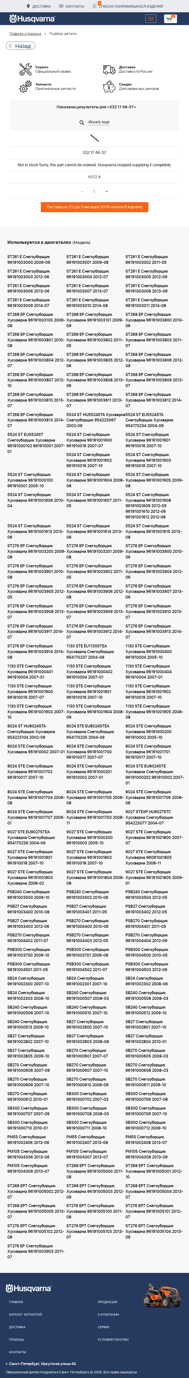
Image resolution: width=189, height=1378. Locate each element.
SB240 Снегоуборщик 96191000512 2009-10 (146, 1010)
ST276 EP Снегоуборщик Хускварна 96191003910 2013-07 (154, 611)
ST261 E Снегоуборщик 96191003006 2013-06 (28, 288)
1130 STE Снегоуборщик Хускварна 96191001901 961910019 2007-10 (88, 691)
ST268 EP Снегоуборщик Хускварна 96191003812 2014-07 (154, 400)
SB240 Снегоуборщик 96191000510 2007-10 (87, 1010)
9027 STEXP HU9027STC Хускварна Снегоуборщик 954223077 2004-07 (149, 817)
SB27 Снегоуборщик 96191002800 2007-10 (87, 1024)
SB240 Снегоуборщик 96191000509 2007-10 (28, 1010)
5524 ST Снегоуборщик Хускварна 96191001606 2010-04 (35, 500)
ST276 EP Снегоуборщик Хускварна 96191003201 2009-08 (95, 551)
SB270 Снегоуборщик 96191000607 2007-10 (87, 1068)
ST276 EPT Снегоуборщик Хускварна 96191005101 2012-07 (154, 1211)
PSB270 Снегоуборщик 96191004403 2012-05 (87, 938)
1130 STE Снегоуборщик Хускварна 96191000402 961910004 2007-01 (89, 672)
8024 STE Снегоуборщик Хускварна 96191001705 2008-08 (95, 797)
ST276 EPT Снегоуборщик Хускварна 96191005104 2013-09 (154, 1231)
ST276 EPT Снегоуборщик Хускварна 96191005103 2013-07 (95, 1231)
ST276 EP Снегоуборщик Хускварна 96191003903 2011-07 (35, 1251)
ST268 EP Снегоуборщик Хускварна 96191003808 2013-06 (95, 380)
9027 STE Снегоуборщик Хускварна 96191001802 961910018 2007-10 (89, 857)
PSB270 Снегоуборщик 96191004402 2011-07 (28, 938)
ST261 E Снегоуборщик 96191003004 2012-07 (87, 274)
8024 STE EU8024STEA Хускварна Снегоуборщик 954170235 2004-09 (90, 731)
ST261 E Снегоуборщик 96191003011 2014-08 (147, 303)
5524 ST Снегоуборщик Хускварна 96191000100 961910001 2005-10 (30, 480)
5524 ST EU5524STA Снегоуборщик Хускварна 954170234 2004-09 (149, 420)
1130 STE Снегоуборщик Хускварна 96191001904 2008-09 (95, 712)
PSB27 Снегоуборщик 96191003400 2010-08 (28, 909)
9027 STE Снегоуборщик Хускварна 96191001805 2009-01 (154, 877)
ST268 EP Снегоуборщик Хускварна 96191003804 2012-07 (36, 360)
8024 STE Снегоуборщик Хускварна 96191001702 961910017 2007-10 (30, 771)
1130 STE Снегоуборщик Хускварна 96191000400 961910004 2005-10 (149, 651)
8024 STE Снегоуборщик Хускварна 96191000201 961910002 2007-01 (89, 771)
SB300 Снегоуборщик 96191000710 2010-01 (27, 1125)
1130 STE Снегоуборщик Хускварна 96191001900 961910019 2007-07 (30, 691)
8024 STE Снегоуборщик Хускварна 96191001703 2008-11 (95, 817)
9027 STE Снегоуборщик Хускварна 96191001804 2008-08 (95, 877)
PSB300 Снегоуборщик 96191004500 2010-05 (147, 952)
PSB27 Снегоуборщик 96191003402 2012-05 (146, 909)
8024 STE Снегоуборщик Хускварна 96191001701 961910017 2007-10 (148, 752)
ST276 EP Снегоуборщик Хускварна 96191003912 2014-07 (94, 631)
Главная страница (25, 33)
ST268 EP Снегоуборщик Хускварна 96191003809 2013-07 (154, 380)
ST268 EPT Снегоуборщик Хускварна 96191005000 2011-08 (95, 1171)
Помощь (16, 1339)
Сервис (104, 1327)
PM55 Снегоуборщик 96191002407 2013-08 (87, 1140)
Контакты (74, 6)
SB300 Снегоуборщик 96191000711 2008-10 (86, 1125)
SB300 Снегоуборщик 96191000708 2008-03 (87, 1111)
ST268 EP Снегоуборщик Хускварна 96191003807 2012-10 (36, 380)
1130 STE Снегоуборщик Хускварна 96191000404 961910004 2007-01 (149, 672)
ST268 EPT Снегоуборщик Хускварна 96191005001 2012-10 (154, 1171)
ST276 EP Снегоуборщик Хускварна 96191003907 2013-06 (154, 591)
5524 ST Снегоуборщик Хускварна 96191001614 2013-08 (94, 531)
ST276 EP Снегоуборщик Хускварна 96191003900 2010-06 (154, 551)
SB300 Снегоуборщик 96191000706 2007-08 (147, 1096)
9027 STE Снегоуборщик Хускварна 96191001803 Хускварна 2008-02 (30, 877)
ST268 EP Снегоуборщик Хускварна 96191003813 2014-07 (35, 420)
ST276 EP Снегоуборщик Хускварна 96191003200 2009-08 (36, 551)
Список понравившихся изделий (131, 5)
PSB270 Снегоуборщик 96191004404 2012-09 (147, 938)
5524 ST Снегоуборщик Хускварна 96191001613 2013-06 (35, 531)
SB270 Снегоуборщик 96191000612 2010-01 (27, 1096)
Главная (16, 1302)
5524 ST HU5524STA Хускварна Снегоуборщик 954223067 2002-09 (96, 420)
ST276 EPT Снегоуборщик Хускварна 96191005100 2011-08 (94, 1211)
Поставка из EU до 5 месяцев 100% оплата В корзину (94, 207)
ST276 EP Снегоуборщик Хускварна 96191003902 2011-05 (94, 571)
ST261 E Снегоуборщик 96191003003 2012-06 (28, 274)
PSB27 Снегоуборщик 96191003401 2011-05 (86, 909)
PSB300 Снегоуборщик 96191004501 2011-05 (28, 967)
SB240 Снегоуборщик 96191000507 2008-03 (87, 996)
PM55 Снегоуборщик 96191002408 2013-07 (146, 1140)
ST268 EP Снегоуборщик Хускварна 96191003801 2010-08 (35, 340)
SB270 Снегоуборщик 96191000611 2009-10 (146, 1082)
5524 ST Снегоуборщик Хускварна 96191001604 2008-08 (95, 480)
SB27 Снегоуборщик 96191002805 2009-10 (28, 1053)
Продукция (107, 1302)
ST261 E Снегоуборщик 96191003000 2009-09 (28, 259)
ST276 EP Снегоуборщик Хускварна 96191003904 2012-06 (154, 571)
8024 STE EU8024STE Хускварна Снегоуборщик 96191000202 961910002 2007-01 (155, 774)
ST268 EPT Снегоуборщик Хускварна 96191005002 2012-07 (36, 1191)
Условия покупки (113, 1339)
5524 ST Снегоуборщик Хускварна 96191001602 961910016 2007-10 (89, 460)
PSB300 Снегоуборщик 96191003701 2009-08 (87, 952)
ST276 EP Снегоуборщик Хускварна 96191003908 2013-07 (36, 611)
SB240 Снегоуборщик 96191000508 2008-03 (147, 996)
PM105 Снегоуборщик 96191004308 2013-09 (147, 1154)
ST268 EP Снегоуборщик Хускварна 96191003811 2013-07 (94, 400)
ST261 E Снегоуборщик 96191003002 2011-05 (147, 259)
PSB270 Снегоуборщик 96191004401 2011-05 (147, 924)
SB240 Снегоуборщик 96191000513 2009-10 (28, 1024)
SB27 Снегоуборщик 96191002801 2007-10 (146, 1024)
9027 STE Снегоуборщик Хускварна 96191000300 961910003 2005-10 (89, 837)
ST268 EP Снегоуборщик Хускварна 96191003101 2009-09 (95, 320)
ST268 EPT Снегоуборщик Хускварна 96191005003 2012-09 (95, 1191)
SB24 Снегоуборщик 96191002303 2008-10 (28, 996)
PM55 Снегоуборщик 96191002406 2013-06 (28, 1140)
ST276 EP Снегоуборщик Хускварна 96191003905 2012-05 (36, 591)
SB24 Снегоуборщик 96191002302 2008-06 (147, 981)
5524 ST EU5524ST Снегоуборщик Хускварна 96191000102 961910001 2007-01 (36, 443)
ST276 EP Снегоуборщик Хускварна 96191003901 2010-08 (35, 571)
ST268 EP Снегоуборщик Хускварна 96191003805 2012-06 (95, 360)
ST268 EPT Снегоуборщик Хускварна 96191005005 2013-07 (36, 1211)
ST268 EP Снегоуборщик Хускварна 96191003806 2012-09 (154, 360)
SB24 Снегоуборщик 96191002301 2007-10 (86, 981)
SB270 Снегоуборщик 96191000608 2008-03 (147, 1068)
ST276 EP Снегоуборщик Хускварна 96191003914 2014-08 (35, 651)
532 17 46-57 (94, 153)
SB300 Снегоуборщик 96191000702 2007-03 (87, 1096)
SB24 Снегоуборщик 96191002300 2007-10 (28, 981)
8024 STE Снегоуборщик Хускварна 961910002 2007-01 (36, 749)
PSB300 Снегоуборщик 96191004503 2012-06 (147, 967)
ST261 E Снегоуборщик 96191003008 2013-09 (147, 288)
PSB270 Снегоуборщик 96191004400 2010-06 (87, 924)
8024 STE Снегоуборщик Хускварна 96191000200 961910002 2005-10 (149, 731)
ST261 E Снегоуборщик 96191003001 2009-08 (87, 259)
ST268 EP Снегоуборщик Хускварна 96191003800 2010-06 (154, 320)
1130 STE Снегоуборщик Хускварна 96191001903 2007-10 (36, 712)
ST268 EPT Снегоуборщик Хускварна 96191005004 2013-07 (154, 1191)
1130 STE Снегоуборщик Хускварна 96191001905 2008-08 (154, 712)
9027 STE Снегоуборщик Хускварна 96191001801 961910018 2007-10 (30, 857)
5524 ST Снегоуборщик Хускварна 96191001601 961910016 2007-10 (148, 440)
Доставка (41, 6)
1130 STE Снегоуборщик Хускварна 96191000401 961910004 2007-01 (30, 672)
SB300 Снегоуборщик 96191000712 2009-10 (146, 1125)
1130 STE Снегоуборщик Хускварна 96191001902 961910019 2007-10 (148, 691)
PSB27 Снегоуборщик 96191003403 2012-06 (28, 924)
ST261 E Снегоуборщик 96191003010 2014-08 (87, 303)
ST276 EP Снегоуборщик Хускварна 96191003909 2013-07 (95, 611)
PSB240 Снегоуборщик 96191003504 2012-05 (147, 895)
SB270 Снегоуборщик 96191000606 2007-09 (28, 1068)
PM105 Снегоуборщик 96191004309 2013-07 (28, 1168)
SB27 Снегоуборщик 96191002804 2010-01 (146, 1039)
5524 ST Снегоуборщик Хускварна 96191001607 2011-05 (94, 500)
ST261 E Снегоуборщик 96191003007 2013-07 (87, 288)
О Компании (108, 1314)
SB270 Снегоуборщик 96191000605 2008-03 (147, 1053)
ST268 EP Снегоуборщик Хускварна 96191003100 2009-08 (36, 320)
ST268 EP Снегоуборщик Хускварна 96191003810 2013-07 (35, 400)
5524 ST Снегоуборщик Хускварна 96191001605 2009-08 (154, 480)
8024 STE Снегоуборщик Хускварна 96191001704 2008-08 (36, 797)
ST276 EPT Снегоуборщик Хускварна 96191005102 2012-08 (35, 1231)
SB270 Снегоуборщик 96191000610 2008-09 (87, 1082)
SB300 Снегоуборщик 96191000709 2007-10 (146, 1111)
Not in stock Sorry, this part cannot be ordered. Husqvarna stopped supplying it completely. (95, 165)
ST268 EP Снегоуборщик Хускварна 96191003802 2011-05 (94, 340)
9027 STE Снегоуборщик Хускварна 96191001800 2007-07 (154, 837)
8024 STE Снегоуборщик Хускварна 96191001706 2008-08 (154, 797)
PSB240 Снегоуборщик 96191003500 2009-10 (28, 895)
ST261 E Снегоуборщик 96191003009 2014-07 (28, 303)
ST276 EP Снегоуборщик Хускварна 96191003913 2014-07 (154, 631)
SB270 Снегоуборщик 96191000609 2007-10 (28, 1082)
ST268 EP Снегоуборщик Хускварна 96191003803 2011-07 (154, 340)
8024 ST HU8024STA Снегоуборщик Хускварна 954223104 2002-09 (31, 731)
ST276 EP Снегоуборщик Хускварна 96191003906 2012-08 (95, 591)
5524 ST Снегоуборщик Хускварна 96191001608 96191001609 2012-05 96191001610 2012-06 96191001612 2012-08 (148, 506)
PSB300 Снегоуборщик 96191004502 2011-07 (87, 967)
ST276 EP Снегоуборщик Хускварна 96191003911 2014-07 (35, 631)
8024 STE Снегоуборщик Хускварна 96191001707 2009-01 (36, 817)
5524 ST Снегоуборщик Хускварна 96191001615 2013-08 (154, 531)
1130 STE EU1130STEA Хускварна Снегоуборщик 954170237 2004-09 (90, 651)
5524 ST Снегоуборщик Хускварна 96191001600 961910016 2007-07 (89, 440)
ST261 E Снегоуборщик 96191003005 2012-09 (147, 274)
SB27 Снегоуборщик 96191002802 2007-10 (28, 1039)
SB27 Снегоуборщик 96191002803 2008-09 (87, 1039)
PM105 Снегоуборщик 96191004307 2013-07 (87, 1154)
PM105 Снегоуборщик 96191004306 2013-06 (28, 1154)
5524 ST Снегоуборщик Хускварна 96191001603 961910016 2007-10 (148, 460)
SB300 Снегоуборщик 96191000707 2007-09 (28, 1111)
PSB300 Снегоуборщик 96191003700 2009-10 (28, 952)
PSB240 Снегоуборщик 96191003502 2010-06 (87, 895)
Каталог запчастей (25, 1314)
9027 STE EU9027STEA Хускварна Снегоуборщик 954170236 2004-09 (31, 837)
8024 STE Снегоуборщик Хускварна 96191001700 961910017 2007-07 (89, 752)
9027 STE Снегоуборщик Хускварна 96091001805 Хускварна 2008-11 (149, 857)
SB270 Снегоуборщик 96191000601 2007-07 (87, 1053)
